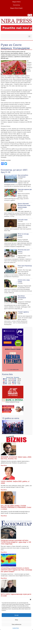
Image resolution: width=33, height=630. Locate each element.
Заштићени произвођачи (22, 297)
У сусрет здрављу (23, 312)
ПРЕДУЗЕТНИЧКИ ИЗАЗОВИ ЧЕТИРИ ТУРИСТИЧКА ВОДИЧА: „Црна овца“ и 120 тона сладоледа (16, 542)
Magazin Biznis (16, 2)
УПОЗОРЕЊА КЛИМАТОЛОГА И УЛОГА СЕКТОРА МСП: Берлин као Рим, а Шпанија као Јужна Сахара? (16, 569)
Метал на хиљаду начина (23, 235)
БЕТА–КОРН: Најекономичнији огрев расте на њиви (16, 595)
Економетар (16, 5)
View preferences (16, 624)
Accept (16, 615)
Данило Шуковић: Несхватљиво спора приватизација (24, 205)
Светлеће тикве (23, 220)
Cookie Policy (16, 628)
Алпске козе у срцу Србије (24, 281)
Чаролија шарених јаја (25, 189)
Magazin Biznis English (16, 8)
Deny (16, 620)
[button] (30, 599)
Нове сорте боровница (25, 266)
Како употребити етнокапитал (23, 176)
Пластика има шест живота (24, 250)
